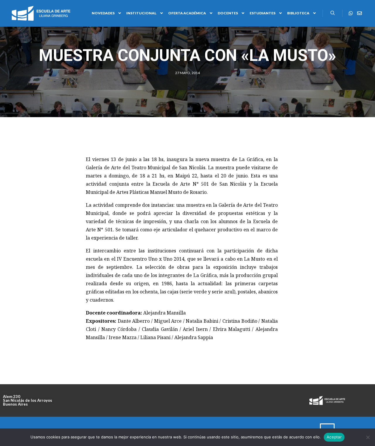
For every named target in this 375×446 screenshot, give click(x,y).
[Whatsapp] (350, 13)
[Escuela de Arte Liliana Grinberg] (41, 13)
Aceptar (334, 437)
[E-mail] (359, 13)
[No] (368, 437)
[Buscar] (332, 13)
